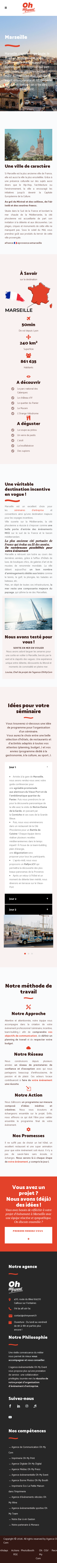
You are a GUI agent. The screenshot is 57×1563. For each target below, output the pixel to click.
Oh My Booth (41, 1480)
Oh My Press (34, 1469)
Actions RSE (15, 1552)
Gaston (31, 1519)
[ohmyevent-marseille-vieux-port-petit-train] (28, 931)
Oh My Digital (34, 1464)
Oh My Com (39, 1554)
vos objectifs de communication (28, 1034)
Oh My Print (29, 1458)
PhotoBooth (27, 1550)
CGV (46, 1550)
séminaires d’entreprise (29, 510)
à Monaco (34, 1525)
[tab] (28, 767)
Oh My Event (42, 1475)
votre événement (42, 1080)
